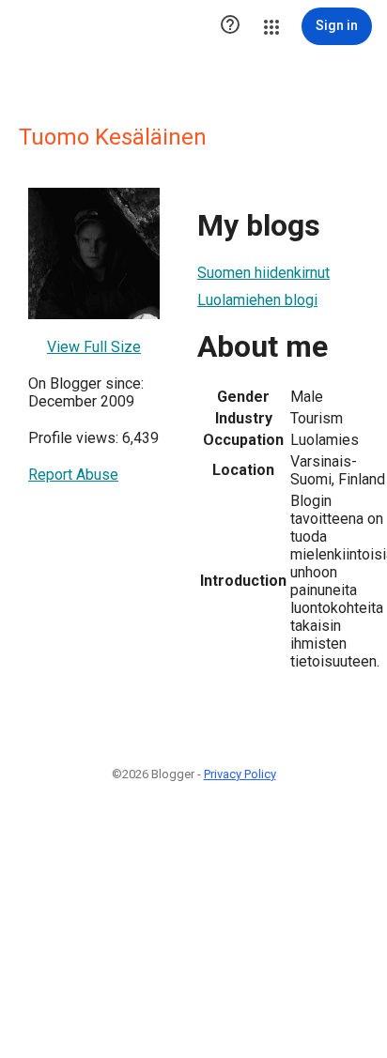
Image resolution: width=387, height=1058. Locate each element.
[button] (230, 26)
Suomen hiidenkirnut (263, 273)
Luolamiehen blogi (257, 300)
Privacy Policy (240, 774)
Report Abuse (73, 474)
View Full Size (94, 347)
